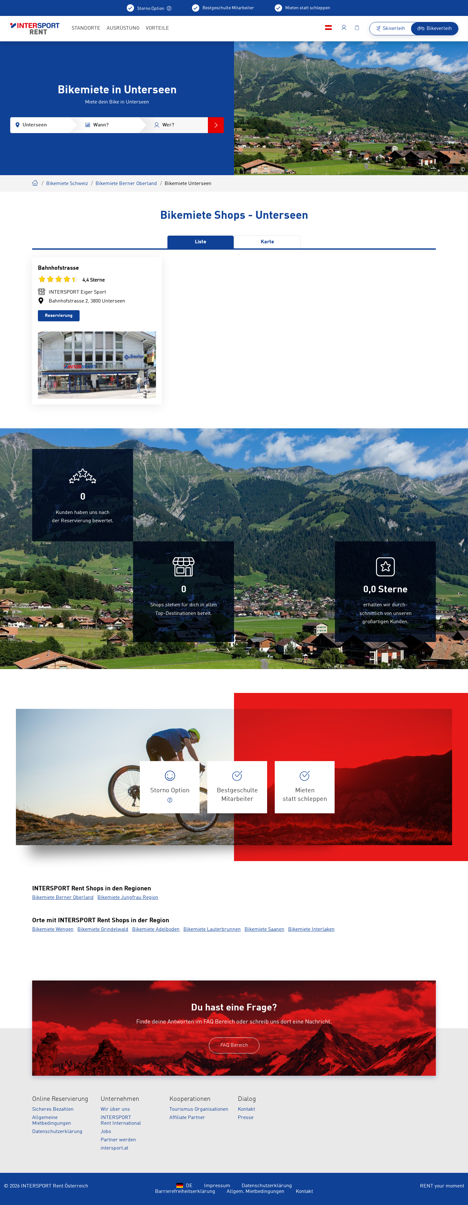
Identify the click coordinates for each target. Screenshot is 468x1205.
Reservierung (59, 315)
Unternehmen (120, 1099)
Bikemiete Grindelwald (102, 929)
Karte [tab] (267, 242)
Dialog (247, 1099)
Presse (245, 1117)
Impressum (217, 1185)
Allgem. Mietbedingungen (255, 1191)
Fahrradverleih (35, 182)
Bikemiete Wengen (53, 929)
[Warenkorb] (357, 29)
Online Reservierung (60, 1099)
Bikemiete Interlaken (311, 929)
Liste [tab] (200, 242)
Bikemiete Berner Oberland (126, 183)
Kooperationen (189, 1099)
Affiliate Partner (187, 1117)
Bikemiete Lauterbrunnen (212, 929)
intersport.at (114, 1148)
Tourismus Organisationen (198, 1109)
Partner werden (118, 1140)
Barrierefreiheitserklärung (185, 1191)
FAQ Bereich (234, 1045)
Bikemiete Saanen (264, 929)
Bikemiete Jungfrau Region (127, 897)
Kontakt (246, 1109)
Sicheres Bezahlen (53, 1109)
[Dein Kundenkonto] (344, 29)
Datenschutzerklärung (57, 1131)
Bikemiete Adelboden (156, 929)
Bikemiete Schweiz (67, 183)
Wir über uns (115, 1109)
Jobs (106, 1131)
